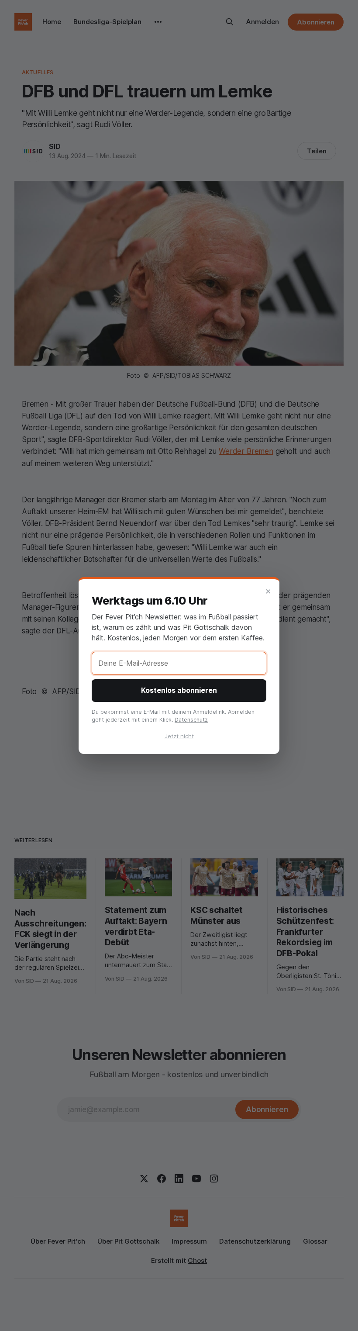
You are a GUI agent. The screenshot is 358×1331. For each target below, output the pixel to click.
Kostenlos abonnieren (179, 690)
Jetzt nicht (179, 736)
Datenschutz (191, 719)
